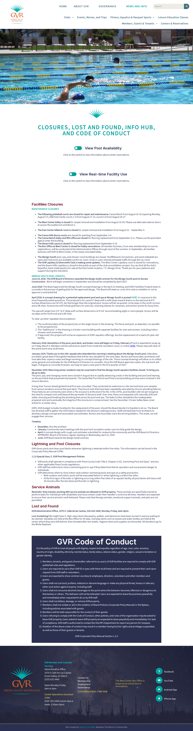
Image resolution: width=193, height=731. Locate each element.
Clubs (67, 17)
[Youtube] (159, 680)
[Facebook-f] (159, 671)
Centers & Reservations (174, 23)
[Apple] (159, 698)
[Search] (186, 6)
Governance (107, 6)
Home (63, 6)
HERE (134, 297)
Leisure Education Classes (173, 17)
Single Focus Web (87, 727)
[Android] (159, 689)
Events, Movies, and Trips (92, 17)
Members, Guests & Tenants (138, 23)
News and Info (136, 6)
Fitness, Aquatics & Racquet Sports (130, 17)
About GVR (81, 6)
